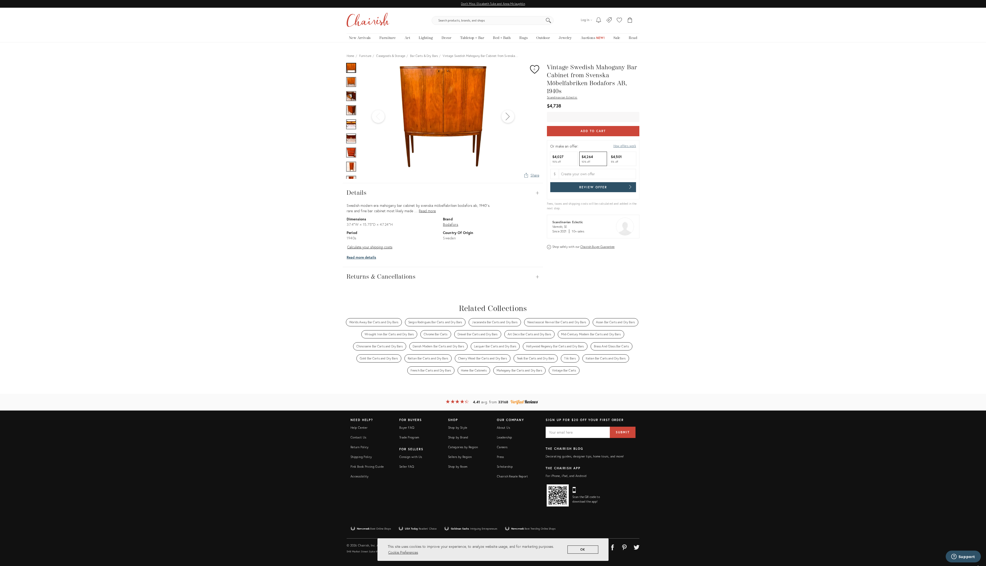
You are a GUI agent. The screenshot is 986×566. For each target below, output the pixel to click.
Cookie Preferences (403, 552)
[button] (619, 20)
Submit (623, 432)
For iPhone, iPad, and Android (566, 476)
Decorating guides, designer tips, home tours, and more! (585, 456)
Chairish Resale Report (512, 476)
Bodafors (450, 224)
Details (443, 193)
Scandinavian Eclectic (562, 97)
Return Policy (359, 447)
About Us (503, 428)
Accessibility (359, 476)
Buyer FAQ (406, 428)
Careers (502, 447)
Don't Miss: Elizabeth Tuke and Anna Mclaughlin (493, 4)
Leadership (504, 437)
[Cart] (630, 20)
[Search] (548, 20)
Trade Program (409, 437)
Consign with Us (410, 457)
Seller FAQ (406, 467)
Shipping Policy (361, 457)
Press (500, 457)
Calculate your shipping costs (369, 247)
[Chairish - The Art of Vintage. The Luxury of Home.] (368, 20)
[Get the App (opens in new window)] (558, 495)
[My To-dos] (598, 20)
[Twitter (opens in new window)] (636, 546)
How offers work (624, 146)
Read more (427, 210)
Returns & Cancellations (443, 277)
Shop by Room (457, 467)
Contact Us (358, 437)
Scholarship (505, 467)
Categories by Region (463, 447)
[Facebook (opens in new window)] (612, 546)
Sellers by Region (460, 457)
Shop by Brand (458, 437)
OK (583, 549)
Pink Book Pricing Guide (367, 467)
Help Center (358, 428)
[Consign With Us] (609, 20)
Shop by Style (457, 428)
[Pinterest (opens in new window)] (624, 546)
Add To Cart (593, 131)
